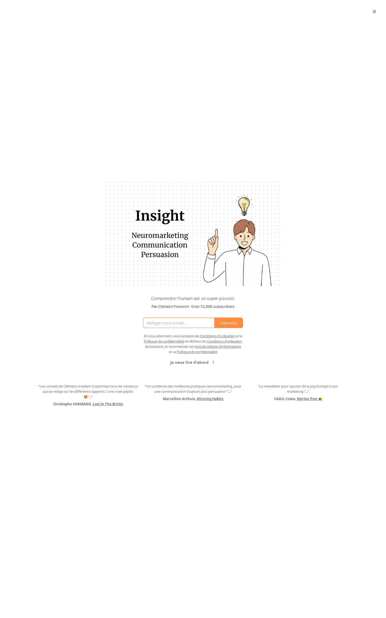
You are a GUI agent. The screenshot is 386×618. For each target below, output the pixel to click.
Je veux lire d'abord (189, 362)
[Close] (374, 11)
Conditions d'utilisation (217, 336)
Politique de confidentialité (164, 341)
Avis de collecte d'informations (218, 346)
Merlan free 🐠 (309, 398)
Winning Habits (210, 398)
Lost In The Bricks (108, 404)
